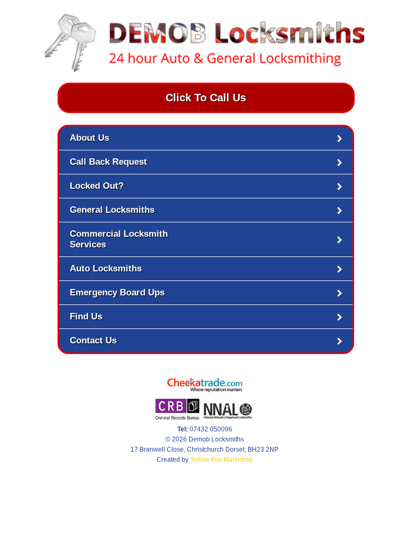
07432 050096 (204, 429)
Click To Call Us (206, 97)
